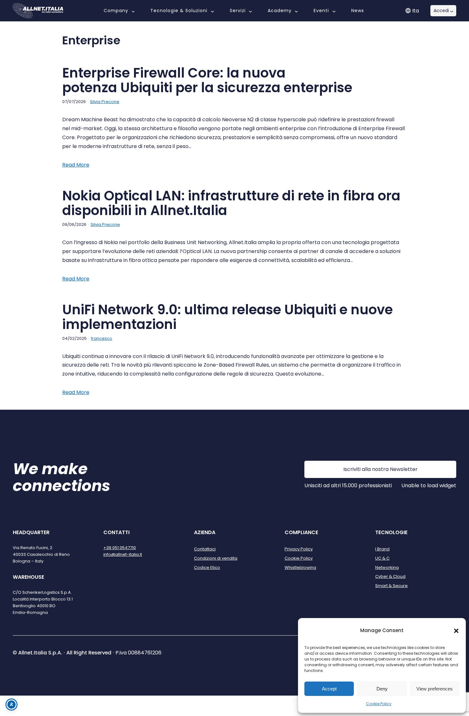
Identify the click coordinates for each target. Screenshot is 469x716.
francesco (101, 338)
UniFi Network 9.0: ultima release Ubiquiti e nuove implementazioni (227, 317)
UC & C (382, 558)
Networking (387, 567)
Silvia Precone (104, 102)
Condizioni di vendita (215, 558)
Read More (75, 164)
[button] (456, 631)
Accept (329, 688)
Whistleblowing (300, 567)
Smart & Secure (391, 586)
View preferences (434, 688)
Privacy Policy (299, 549)
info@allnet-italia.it (122, 554)
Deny (382, 688)
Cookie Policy (378, 703)
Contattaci (205, 549)
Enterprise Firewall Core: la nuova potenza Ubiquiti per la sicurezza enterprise (207, 80)
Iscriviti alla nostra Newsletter (380, 469)
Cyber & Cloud (390, 576)
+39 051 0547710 (119, 548)
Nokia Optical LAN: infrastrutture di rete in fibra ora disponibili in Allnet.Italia (231, 203)
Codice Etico (207, 567)
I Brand (382, 549)
